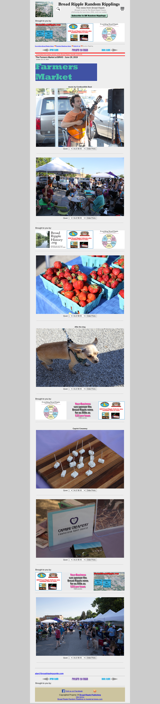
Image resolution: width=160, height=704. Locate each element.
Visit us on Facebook (74, 691)
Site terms (80, 697)
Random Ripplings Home (63, 46)
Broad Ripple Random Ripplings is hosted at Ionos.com (80, 699)
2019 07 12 (77, 46)
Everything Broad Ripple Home (44, 46)
